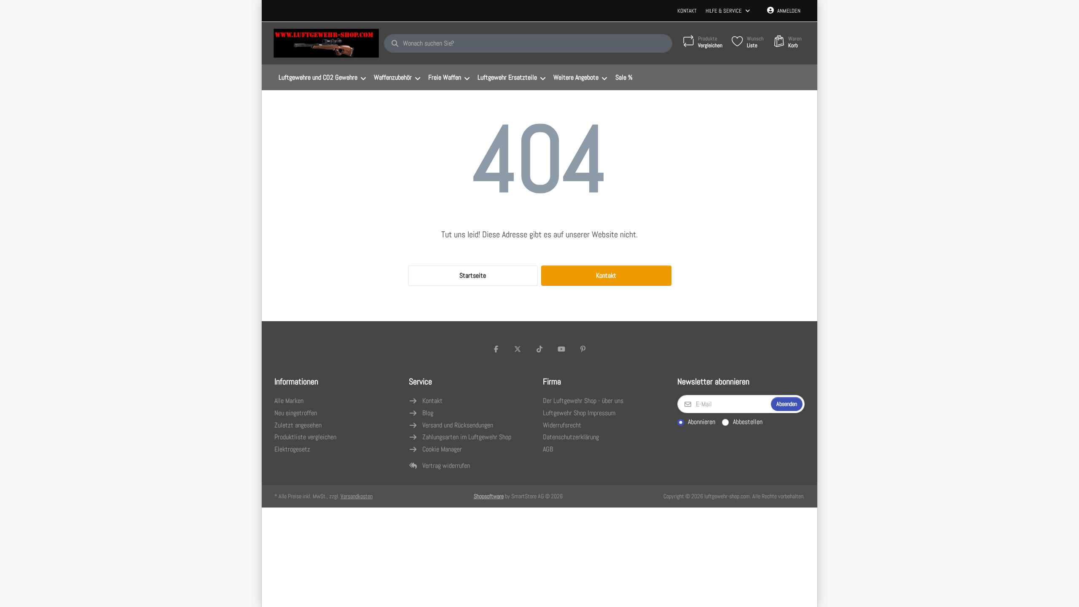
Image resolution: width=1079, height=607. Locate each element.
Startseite (472, 275)
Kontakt (687, 10)
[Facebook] (496, 349)
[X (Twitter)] (518, 349)
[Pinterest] (583, 349)
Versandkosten (357, 496)
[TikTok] (539, 349)
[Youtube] (561, 349)
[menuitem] (322, 77)
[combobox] (528, 43)
